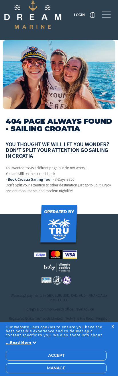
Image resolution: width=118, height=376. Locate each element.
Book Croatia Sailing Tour (30, 179)
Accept (56, 356)
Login (79, 15)
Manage (56, 368)
